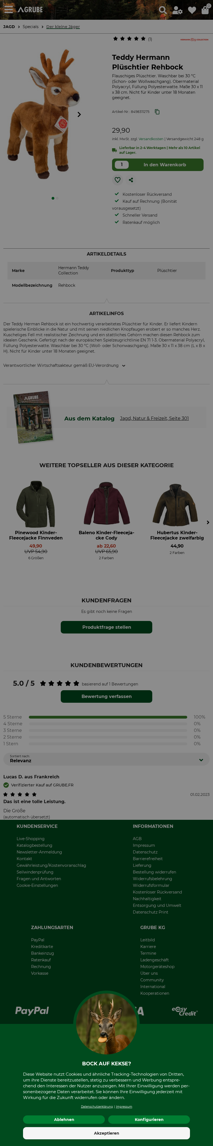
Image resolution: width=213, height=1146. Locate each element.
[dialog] (106, 573)
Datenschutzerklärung (97, 1106)
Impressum (124, 1106)
